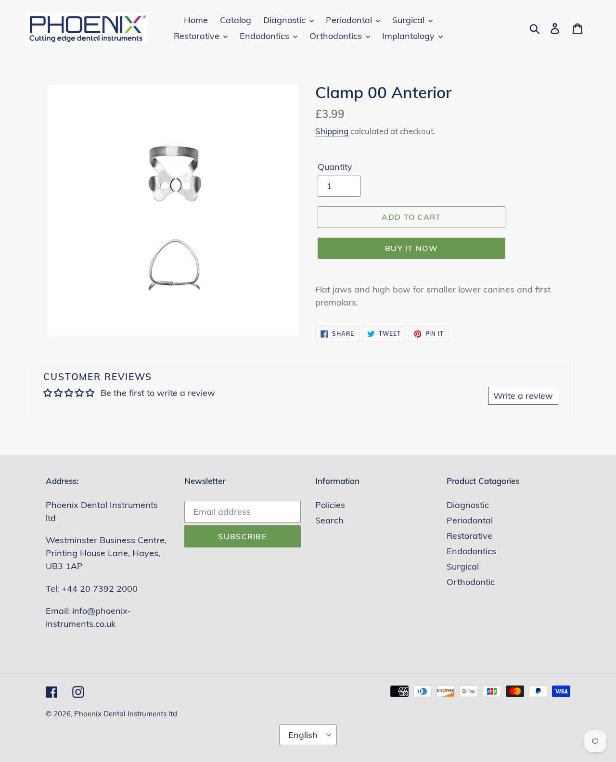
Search (329, 520)
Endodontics (471, 551)
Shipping (331, 131)
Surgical (463, 566)
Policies (330, 504)
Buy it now (411, 248)
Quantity (335, 166)
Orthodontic (471, 581)
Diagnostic (468, 504)
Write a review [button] (523, 395)
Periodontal (470, 520)
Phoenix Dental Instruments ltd (125, 713)
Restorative (469, 535)
